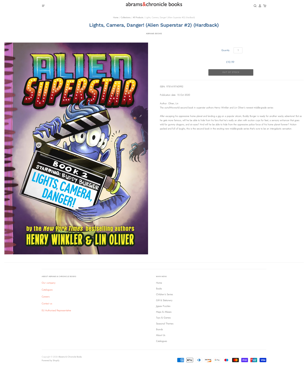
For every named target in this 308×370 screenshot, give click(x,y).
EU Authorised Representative (56, 310)
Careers (46, 296)
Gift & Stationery (164, 300)
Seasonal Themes (164, 323)
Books (159, 288)
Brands (159, 329)
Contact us (47, 303)
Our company (49, 283)
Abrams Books (154, 33)
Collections (125, 17)
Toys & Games (163, 317)
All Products (138, 17)
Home (115, 17)
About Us (160, 335)
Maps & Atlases (163, 312)
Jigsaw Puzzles (163, 306)
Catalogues (47, 289)
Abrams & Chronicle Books (70, 356)
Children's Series (164, 294)
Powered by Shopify (50, 360)
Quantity (225, 50)
